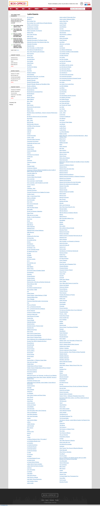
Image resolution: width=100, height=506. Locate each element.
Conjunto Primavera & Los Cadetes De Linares (38, 192)
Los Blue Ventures (64, 55)
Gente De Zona (30, 324)
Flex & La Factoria (31, 305)
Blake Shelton (14, 64)
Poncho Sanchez (64, 308)
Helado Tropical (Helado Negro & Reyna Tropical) (39, 368)
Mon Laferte (62, 226)
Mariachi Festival (64, 172)
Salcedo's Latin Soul (64, 359)
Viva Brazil (62, 454)
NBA (17, 9)
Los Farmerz (63, 63)
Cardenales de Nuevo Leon (33, 143)
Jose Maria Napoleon (32, 414)
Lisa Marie (62, 42)
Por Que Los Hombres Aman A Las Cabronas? (71, 310)
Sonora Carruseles (64, 392)
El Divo (29, 242)
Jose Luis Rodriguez (32, 412)
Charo (28, 158)
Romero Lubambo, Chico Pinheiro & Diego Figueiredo (72, 352)
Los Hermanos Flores (65, 69)
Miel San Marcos (64, 210)
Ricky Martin (63, 338)
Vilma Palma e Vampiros (65, 452)
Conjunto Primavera (32, 190)
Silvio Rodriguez (63, 378)
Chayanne (29, 160)
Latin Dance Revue (31, 475)
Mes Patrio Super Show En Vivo (67, 207)
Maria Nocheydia (64, 160)
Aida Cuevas (30, 36)
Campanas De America (32, 141)
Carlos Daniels (30, 147)
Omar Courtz (63, 262)
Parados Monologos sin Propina (67, 294)
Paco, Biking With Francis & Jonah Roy (69, 283)
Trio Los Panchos (64, 434)
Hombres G (30, 373)
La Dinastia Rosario (31, 447)
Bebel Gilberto (30, 99)
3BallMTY (29, 19)
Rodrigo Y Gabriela (64, 348)
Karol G (29, 433)
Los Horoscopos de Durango (66, 74)
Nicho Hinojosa (63, 239)
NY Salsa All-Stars (64, 258)
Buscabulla (29, 118)
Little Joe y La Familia (65, 44)
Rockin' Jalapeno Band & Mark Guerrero (69, 344)
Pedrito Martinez (63, 296)
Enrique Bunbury (31, 276)
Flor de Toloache (31, 310)
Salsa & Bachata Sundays (66, 361)
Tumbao (61, 438)
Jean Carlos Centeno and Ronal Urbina (36, 395)
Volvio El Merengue (64, 463)
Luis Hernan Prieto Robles (66, 122)
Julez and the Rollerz (32, 420)
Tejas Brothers (63, 405)
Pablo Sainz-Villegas (64, 279)
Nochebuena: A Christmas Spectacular (69, 251)
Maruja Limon (63, 195)
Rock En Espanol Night (65, 342)
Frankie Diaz (30, 318)
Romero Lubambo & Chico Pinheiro (68, 350)
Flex (28, 303)
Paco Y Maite (63, 281)
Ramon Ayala (63, 325)
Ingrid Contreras (31, 385)
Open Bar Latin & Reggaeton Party (68, 264)
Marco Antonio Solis (64, 152)
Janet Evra (29, 391)
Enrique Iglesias (31, 278)
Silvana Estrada (63, 375)
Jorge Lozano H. (31, 403)
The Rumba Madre (64, 418)
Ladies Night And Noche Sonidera (35, 466)
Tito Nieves (62, 425)
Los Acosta (62, 48)
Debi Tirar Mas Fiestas (32, 207)
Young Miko (62, 478)
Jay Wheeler (30, 393)
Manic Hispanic (63, 146)
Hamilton (13, 96)
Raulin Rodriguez (64, 333)
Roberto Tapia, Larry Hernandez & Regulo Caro (71, 340)
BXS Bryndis (30, 122)
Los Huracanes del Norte (65, 76)
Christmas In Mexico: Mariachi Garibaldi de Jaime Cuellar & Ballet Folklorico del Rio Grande (41, 170)
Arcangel (29, 69)
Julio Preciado (30, 426)
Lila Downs (62, 36)
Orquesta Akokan (64, 268)
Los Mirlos (62, 88)
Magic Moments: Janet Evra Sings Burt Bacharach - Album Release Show (74, 136)
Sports (37, 9)
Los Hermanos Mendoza (65, 70)
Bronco (29, 114)
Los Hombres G (63, 72)
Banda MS (29, 95)
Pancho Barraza (63, 289)
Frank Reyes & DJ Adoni (33, 316)
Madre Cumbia (63, 133)
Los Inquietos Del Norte (65, 80)
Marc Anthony (63, 150)
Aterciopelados (30, 74)
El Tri (28, 261)
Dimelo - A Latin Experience (33, 217)
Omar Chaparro (63, 260)
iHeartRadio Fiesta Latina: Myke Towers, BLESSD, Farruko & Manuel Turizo (41, 378)
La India (29, 452)
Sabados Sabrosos (64, 355)
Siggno (61, 373)
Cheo (28, 164)
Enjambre (29, 274)
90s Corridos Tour (31, 21)
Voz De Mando (63, 464)
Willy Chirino (62, 466)
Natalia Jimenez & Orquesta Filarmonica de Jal (71, 235)
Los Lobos (62, 82)
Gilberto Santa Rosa (32, 329)
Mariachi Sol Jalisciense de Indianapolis (69, 184)
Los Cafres (62, 57)
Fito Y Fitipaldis (30, 299)
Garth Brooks (14, 62)
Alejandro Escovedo (32, 38)
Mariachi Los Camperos (65, 178)
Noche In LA (62, 247)
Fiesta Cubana (30, 293)
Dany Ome (29, 202)
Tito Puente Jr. (63, 427)
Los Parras (62, 93)
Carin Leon (29, 145)
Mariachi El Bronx (64, 170)
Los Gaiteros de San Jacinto (66, 65)
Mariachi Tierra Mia (64, 186)
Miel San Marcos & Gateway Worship (69, 212)
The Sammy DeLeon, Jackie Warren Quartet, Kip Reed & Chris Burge (75, 420)
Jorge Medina (30, 406)
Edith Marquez (30, 232)
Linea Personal (63, 40)
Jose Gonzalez (30, 408)
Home (42, 500)
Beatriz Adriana (30, 97)
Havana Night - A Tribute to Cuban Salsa (36, 360)
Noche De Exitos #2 (64, 245)
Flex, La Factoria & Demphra (34, 306)
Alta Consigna (30, 53)
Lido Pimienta (63, 32)
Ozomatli (62, 277)
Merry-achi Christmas (65, 205)
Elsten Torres (30, 268)
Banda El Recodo (31, 80)
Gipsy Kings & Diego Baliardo (34, 335)
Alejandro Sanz (30, 46)
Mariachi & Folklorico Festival (67, 165)
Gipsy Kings (30, 331)
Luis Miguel (62, 124)
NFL (11, 9)
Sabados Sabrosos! (64, 357)
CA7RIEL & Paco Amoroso (33, 126)
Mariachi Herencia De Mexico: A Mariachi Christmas (72, 176)
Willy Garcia (62, 468)
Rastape (62, 329)
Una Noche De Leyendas (66, 444)
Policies (11, 104)
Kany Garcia (30, 427)
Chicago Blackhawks (15, 77)
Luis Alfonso (62, 118)
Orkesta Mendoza (64, 266)
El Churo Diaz (30, 238)
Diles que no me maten (32, 215)
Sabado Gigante (63, 354)
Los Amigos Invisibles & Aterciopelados (69, 51)
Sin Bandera (62, 380)
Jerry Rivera (30, 397)
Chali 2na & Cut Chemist (33, 154)
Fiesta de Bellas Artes (32, 297)
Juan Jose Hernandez (32, 416)
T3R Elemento (63, 401)
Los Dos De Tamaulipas (65, 61)
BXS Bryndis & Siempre (33, 124)
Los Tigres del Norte (64, 103)
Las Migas (29, 471)
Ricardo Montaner (64, 336)
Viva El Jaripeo (63, 455)
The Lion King (14, 93)
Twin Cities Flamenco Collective (67, 440)
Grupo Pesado (30, 354)
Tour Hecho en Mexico (65, 433)
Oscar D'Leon (63, 272)
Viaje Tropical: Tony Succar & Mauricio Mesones (71, 448)
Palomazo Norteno (64, 287)
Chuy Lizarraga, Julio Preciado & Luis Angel (37, 182)
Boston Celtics (14, 80)
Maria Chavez (63, 156)
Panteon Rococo (63, 291)
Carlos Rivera (30, 149)
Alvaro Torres (30, 57)
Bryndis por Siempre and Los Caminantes (37, 116)
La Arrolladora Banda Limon (33, 441)
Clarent (29, 186)
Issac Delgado (30, 389)
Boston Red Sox (14, 75)
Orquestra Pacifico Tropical (66, 270)
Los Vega (62, 107)
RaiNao (61, 323)
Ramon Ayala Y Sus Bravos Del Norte (69, 327)
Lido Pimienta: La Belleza (66, 34)
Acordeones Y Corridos (32, 27)
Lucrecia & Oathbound (65, 116)
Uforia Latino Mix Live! (65, 442)
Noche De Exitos (64, 243)
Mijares (61, 214)
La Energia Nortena (31, 448)
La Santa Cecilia (31, 460)
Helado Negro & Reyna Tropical (34, 366)
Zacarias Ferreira (64, 482)
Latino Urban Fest (64, 21)
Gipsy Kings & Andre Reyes (34, 333)
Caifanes (29, 130)
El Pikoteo (29, 257)
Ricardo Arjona (63, 334)
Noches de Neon (64, 252)
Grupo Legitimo (30, 350)
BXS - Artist (30, 120)
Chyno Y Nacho (31, 184)
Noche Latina (63, 249)
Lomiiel (61, 46)
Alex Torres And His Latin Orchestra (35, 51)
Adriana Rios (30, 32)
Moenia (61, 222)
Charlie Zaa (30, 156)
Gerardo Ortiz (30, 327)
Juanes (29, 418)
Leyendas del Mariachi (65, 30)
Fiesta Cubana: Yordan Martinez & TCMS (37, 295)
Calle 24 (29, 131)
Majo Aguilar (62, 140)
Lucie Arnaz (62, 114)
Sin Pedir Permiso (64, 382)
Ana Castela (30, 61)
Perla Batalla (63, 304)
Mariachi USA (63, 188)
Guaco (28, 358)
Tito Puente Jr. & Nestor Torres (67, 429)
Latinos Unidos (63, 23)
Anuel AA (29, 65)
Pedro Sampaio (63, 300)
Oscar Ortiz (62, 273)
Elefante (29, 264)
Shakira (61, 371)
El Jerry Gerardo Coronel (33, 249)
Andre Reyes (30, 63)
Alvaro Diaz (30, 55)
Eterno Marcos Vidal (32, 284)
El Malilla (29, 255)
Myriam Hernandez (64, 233)
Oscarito (62, 275)
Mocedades (62, 220)
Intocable (29, 387)
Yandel (61, 470)
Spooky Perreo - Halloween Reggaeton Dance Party (72, 396)
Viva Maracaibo (63, 461)
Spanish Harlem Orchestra (66, 394)
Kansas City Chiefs (15, 73)
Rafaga (61, 321)
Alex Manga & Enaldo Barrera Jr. (35, 49)
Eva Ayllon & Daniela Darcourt (34, 287)
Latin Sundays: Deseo (32, 481)
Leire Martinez (63, 27)
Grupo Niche (30, 352)
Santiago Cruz (63, 369)
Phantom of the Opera (16, 94)
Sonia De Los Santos (65, 390)
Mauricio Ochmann (64, 197)
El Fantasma (30, 243)
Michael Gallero (63, 209)
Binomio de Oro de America (33, 107)
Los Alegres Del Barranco (66, 49)
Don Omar (29, 219)
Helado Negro (30, 364)
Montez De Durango (64, 231)
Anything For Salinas (32, 67)
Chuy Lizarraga (30, 179)
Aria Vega (29, 70)
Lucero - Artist (63, 110)
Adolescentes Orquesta (32, 28)
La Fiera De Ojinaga (32, 450)
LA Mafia (29, 456)
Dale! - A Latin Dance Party (33, 196)
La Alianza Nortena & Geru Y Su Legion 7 (37, 439)
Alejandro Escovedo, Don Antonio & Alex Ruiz (38, 42)
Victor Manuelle (63, 450)
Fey (28, 291)
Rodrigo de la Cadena (65, 346)
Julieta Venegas (31, 424)
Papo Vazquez (63, 293)
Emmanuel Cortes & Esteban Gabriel (36, 270)
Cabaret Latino (30, 128)
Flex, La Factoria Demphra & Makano (36, 308)
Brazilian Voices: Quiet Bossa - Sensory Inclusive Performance (42, 112)
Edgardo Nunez (31, 228)
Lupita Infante (63, 130)
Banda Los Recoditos (32, 88)
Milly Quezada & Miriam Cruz (67, 218)
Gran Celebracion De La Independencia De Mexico (39, 339)
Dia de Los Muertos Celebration (34, 211)
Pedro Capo (62, 298)
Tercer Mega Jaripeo (64, 408)
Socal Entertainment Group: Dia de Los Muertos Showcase (74, 386)
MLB (23, 9)
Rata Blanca (62, 331)
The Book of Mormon (15, 89)
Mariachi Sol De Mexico (65, 180)
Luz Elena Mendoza (64, 131)
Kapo (28, 429)
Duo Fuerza (30, 222)
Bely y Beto (30, 101)
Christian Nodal (30, 166)
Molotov (61, 224)
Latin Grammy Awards (32, 477)
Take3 (61, 403)
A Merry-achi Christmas (33, 25)
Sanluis (61, 367)
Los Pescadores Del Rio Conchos (68, 95)
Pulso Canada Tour (64, 317)
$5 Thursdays (30, 17)
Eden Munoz (30, 224)
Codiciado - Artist (31, 188)
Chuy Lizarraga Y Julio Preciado (34, 181)
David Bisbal (30, 205)
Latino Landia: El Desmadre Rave (68, 17)
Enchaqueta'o (30, 272)
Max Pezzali (62, 199)
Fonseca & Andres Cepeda (33, 312)
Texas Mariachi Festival (65, 410)
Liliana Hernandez (64, 38)
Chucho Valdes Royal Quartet (34, 177)
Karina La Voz (30, 431)
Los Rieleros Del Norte (65, 97)
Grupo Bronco (30, 343)
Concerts (45, 9)
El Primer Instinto (31, 259)
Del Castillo (30, 209)
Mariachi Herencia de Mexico (66, 174)
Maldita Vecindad (64, 142)
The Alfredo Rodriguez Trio (66, 416)
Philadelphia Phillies (15, 78)
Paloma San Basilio (64, 285)
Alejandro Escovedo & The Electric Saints (37, 40)
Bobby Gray (30, 109)
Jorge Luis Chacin (31, 405)
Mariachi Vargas (63, 189)
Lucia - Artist (63, 112)
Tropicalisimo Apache (65, 436)
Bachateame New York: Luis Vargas (35, 76)
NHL (29, 9)
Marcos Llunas (63, 154)
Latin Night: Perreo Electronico (34, 479)
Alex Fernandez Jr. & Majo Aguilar (35, 48)
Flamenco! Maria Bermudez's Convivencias (37, 301)
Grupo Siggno (30, 356)
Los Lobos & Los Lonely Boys (67, 84)
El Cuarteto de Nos (31, 240)
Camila (28, 133)
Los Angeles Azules (64, 53)
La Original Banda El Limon (33, 458)
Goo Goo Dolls (14, 59)
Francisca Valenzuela (32, 314)
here (18, 50)
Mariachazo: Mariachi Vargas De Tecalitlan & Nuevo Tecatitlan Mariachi (74, 162)
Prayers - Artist (63, 314)
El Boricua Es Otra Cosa (33, 236)
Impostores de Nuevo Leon (33, 380)
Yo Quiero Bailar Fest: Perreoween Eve (69, 476)
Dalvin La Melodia (31, 198)
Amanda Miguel (31, 59)
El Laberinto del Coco (32, 251)
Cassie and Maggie (31, 151)
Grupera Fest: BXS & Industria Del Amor (36, 341)
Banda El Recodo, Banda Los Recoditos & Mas (38, 84)
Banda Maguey (30, 93)
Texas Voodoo (63, 412)
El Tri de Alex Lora (31, 263)
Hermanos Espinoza (32, 369)
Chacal (28, 152)
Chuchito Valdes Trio (32, 173)
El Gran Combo (31, 245)
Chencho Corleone (31, 162)
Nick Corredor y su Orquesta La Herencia (69, 241)
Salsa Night (62, 363)
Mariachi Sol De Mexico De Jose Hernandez (70, 182)
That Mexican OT (64, 414)
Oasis (12, 61)
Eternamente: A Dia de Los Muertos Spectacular (38, 282)
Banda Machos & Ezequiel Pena (35, 91)
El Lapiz (29, 253)
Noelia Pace (62, 254)
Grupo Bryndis (30, 345)
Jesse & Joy (30, 399)
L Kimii (28, 437)
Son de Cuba (63, 388)
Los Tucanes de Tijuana (65, 105)
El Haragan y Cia (31, 247)
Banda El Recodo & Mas (33, 82)
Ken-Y (28, 435)
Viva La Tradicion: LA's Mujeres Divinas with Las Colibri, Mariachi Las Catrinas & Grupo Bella (73, 458)
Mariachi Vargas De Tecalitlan (67, 191)
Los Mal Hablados (64, 86)
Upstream (62, 446)
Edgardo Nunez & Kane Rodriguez (35, 230)
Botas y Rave (30, 110)
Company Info (12, 102)
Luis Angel (62, 120)
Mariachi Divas (63, 167)
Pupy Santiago (63, 319)
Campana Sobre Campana (33, 139)
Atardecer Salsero (31, 72)
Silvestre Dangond (64, 376)
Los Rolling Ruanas (64, 99)
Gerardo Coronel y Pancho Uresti (35, 326)
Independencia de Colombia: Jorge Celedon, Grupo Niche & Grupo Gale (41, 383)
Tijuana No (62, 423)
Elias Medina (30, 266)
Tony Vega (62, 431)
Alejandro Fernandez (32, 44)
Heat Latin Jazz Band (32, 362)
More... (12, 66)
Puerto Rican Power (64, 315)
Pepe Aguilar (63, 302)
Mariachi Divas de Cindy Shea (67, 168)
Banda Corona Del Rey (32, 78)
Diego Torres (30, 213)
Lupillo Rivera (63, 128)
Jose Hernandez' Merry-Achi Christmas (36, 410)
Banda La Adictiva (31, 86)
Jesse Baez (30, 401)
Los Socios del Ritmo (65, 101)
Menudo (61, 203)
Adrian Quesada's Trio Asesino (34, 30)
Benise (28, 103)
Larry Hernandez (31, 469)
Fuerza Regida (30, 320)
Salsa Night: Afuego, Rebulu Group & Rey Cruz (71, 365)
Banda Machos (30, 89)
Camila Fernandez (31, 135)
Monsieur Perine (63, 230)
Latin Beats (29, 473)
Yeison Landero (63, 472)
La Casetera (30, 443)
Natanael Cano (63, 237)
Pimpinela (62, 306)
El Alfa (28, 234)
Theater (54, 9)
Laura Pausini (63, 25)
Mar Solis (62, 148)
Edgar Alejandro (31, 226)
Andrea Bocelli (14, 57)
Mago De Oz (63, 139)
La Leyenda (30, 454)
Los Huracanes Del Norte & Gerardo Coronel (70, 78)
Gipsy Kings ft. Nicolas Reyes (34, 337)
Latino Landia (30, 483)
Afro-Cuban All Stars (32, 34)
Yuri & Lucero (63, 480)
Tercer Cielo (62, 406)
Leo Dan (62, 28)
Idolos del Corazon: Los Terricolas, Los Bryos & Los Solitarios (42, 375)
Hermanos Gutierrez (32, 371)
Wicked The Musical (15, 91)
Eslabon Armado (31, 280)
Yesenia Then (63, 474)
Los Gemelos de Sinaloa (65, 67)
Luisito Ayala (63, 126)
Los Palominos (63, 89)
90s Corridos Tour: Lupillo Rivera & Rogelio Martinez (39, 23)
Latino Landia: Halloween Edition (67, 19)
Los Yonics (62, 109)
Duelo (28, 221)
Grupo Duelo (30, 347)
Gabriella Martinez (31, 322)
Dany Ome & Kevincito (32, 203)
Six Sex (61, 384)
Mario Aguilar (63, 193)
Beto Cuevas (30, 105)
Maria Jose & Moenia (65, 158)
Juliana (28, 422)
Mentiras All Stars (64, 201)
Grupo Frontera (30, 348)
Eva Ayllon (29, 285)
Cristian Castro (30, 194)
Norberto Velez (63, 256)
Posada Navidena (64, 312)
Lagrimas (29, 467)
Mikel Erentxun (63, 216)
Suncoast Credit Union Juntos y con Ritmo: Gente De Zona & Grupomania (74, 398)
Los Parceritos (63, 91)
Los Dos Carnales (64, 59)
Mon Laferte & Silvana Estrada (67, 228)
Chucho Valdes (30, 175)
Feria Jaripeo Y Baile (32, 289)
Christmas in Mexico (32, 168)
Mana (61, 144)
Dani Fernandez (31, 200)
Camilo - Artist (30, 137)
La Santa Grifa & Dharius (33, 462)
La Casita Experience (32, 445)
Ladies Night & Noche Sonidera (34, 464)
